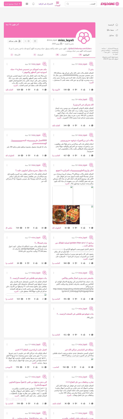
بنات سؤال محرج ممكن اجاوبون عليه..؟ (31, 170)
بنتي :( (91, 69)
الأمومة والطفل (54, 89)
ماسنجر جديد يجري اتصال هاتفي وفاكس (77, 278)
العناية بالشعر (55, 125)
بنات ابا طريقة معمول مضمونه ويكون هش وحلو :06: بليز (27, 147)
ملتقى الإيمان (7, 228)
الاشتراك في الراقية (46, 4)
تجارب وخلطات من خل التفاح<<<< (79, 382)
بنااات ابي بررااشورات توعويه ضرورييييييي (76, 140)
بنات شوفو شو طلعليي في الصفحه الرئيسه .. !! (28, 278)
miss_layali (83, 64)
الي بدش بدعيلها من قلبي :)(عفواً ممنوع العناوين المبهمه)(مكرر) (28, 383)
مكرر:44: (90, 317)
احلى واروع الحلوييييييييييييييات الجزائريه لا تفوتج (74, 170)
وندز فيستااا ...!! (41, 242)
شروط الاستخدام (113, 48)
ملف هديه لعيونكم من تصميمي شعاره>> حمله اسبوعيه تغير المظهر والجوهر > (28, 70)
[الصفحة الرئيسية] (110, 4)
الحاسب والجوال (54, 155)
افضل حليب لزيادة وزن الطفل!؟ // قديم (31, 349)
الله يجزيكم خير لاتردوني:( (83, 104)
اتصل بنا (115, 54)
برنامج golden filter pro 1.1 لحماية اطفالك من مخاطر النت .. (74, 244)
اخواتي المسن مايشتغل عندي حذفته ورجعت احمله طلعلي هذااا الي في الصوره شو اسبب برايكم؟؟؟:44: (73, 354)
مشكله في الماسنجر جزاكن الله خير (79, 349)
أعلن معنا (107, 52)
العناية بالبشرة (8, 89)
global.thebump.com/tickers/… (79, 48)
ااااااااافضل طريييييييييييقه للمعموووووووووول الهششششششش (29, 142)
